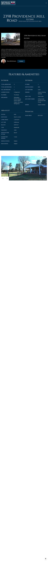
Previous (3, 178)
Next (7, 178)
